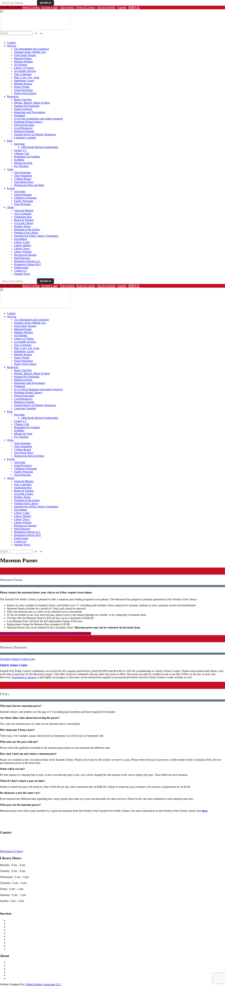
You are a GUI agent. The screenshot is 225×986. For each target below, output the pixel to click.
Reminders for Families (27, 156)
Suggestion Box (23, 216)
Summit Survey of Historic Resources (35, 134)
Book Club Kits (23, 99)
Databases (19, 115)
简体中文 (134, 7)
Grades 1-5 (20, 150)
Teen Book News (24, 181)
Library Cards (22, 242)
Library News (22, 248)
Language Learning (25, 137)
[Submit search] (36, 33)
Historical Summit (24, 131)
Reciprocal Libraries (25, 254)
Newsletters (20, 238)
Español (121, 7)
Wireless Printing (23, 61)
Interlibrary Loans (24, 80)
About (10, 207)
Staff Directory (22, 257)
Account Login (49, 7)
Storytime (19, 143)
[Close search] (41, 33)
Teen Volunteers (23, 175)
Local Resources (23, 128)
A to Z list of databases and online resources (38, 118)
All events (19, 191)
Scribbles (19, 159)
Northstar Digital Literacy (28, 121)
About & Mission (23, 210)
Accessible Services (25, 71)
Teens (10, 169)
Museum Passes (23, 58)
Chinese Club (21, 153)
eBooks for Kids (23, 162)
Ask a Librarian (22, 74)
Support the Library (18, 972)
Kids (9, 140)
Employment (21, 267)
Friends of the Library (26, 232)
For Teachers (21, 166)
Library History (22, 245)
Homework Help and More (29, 185)
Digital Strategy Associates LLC (43, 984)
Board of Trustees (24, 219)
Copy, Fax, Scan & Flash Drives (25, 929)
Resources (12, 96)
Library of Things (24, 67)
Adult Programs (23, 194)
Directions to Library (11, 851)
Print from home (16, 948)
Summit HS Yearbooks (26, 105)
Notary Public (22, 86)
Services (11, 45)
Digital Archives (23, 109)
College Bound (22, 178)
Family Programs (23, 200)
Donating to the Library (27, 229)
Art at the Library (23, 223)
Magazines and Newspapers (29, 112)
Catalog (11, 42)
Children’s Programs (25, 197)
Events (11, 188)
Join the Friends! (106, 7)
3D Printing (20, 64)
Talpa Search (67, 7)
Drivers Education (24, 124)
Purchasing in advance (24, 677)
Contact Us (20, 270)
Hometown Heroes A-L (27, 261)
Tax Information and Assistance (31, 48)
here (204, 810)
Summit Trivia (22, 273)
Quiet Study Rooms (25, 55)
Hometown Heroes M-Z (27, 264)
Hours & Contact (85, 7)
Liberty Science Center (13, 664)
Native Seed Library (25, 93)
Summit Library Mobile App (30, 52)
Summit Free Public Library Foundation (36, 235)
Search (45, 2)
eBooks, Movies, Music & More (32, 102)
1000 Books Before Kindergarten (39, 147)
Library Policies (23, 251)
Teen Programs (22, 172)
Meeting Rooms (23, 83)
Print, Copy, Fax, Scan (26, 77)
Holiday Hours (22, 226)
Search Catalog (31, 7)
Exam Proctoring (23, 90)
